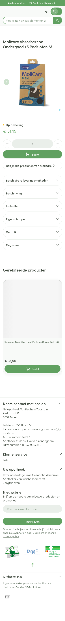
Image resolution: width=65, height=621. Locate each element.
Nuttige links (23, 475)
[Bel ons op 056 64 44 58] (46, 11)
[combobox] (28, 20)
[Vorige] (6, 82)
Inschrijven (32, 521)
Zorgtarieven (11, 483)
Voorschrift (38, 479)
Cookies (20, 587)
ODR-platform (33, 587)
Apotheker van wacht (17, 479)
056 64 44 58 (24, 425)
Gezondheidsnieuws (45, 475)
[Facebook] (32, 565)
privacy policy (11, 536)
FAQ (5, 460)
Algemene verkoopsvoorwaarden (22, 583)
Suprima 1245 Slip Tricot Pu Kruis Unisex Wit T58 (32, 342)
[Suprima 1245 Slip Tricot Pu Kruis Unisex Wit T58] (32, 309)
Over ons (9, 475)
